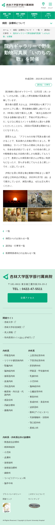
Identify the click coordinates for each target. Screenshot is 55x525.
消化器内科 (9, 386)
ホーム (6, 30)
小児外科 (34, 381)
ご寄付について (48, 15)
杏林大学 (8, 322)
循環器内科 (9, 376)
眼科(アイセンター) (39, 412)
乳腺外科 (34, 376)
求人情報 (8, 332)
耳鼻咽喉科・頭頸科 (39, 417)
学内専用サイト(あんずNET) (17, 337)
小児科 (7, 452)
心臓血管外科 (36, 391)
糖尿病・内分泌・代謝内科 (14, 393)
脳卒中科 (8, 483)
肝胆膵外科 (35, 365)
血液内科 (8, 381)
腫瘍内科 (8, 410)
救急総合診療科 (11, 442)
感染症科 (8, 400)
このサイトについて (36, 494)
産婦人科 (34, 428)
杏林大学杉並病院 (12, 327)
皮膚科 (7, 457)
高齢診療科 (9, 405)
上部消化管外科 (37, 355)
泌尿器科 (34, 407)
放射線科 (8, 462)
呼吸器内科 (9, 355)
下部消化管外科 (37, 360)
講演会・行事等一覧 (15, 246)
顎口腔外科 (35, 422)
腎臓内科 (8, 365)
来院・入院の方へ (7, 15)
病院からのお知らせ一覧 (17, 238)
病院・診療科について (20, 15)
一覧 (38, 30)
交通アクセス (27, 298)
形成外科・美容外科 (39, 402)
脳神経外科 (35, 386)
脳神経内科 (9, 371)
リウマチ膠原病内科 (14, 360)
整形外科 (34, 396)
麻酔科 (7, 473)
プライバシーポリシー (12, 494)
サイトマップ (33, 499)
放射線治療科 (10, 467)
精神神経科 (9, 447)
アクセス (43, 8)
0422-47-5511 (32, 289)
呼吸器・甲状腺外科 (39, 371)
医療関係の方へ (34, 15)
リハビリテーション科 (15, 478)
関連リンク (7, 499)
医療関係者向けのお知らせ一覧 (21, 253)
